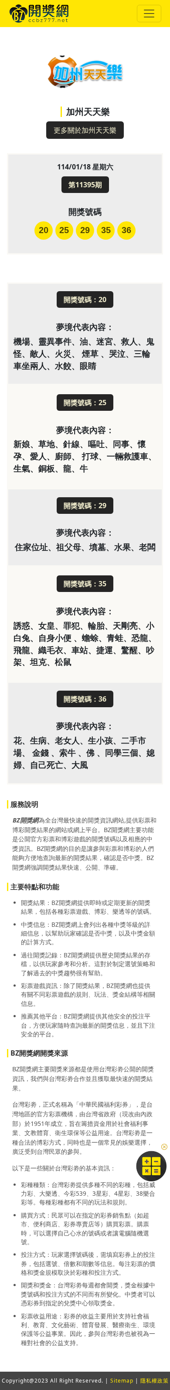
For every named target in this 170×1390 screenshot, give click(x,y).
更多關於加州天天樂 (85, 130)
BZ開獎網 (25, 820)
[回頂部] (158, 1360)
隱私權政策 (154, 1380)
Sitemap (121, 1380)
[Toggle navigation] (149, 13)
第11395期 (85, 184)
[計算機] (151, 1165)
